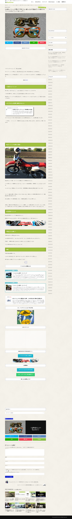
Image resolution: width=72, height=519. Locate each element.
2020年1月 (50, 172)
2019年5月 (50, 195)
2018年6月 (50, 227)
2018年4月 (50, 232)
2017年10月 (50, 250)
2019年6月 (50, 192)
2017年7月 (50, 258)
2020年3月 (50, 166)
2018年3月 (50, 235)
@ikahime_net (50, 45)
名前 (6, 457)
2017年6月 (50, 261)
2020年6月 (50, 157)
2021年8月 (50, 117)
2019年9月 (50, 183)
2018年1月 (50, 241)
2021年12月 (50, 105)
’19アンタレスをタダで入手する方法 (25, 369)
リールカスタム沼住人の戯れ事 (25, 355)
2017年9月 (50, 253)
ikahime (59, 517)
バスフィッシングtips (9, 418)
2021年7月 (50, 120)
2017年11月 (50, 247)
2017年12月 (50, 244)
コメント (7, 448)
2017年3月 (50, 270)
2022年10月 (50, 82)
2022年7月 (50, 85)
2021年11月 (50, 108)
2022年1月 (50, 102)
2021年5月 (50, 125)
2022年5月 (50, 91)
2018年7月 (50, 224)
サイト (6, 465)
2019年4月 (50, 198)
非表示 (26, 80)
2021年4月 (50, 128)
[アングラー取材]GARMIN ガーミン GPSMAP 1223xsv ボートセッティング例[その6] (56, 66)
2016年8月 (50, 290)
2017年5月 (50, 264)
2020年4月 (50, 163)
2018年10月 (50, 215)
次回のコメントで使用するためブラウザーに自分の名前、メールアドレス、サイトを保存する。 (23, 469)
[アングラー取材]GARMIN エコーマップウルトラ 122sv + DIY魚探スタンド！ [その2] (56, 57)
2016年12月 (50, 279)
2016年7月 (50, 293)
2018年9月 (50, 218)
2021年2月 (50, 134)
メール (6, 461)
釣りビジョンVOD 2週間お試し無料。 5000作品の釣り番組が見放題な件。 (56, 53)
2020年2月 (50, 169)
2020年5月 (50, 160)
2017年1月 (50, 276)
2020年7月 (50, 154)
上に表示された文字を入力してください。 (12, 472)
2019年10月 (50, 180)
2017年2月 (50, 273)
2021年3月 (50, 131)
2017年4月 (50, 267)
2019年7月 (50, 189)
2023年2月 (50, 79)
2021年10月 (50, 111)
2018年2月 (50, 238)
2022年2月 (50, 99)
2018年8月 (50, 221)
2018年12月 (50, 209)
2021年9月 (50, 114)
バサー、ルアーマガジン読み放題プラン (25, 374)
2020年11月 (50, 143)
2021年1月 (50, 137)
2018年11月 (50, 212)
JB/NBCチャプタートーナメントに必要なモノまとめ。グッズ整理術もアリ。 (56, 71)
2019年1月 (50, 206)
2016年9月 (50, 287)
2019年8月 (50, 186)
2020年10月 (50, 146)
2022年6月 (50, 88)
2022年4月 (50, 94)
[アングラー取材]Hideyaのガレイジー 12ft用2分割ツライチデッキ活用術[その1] (57, 61)
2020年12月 (50, 140)
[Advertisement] (25, 58)
